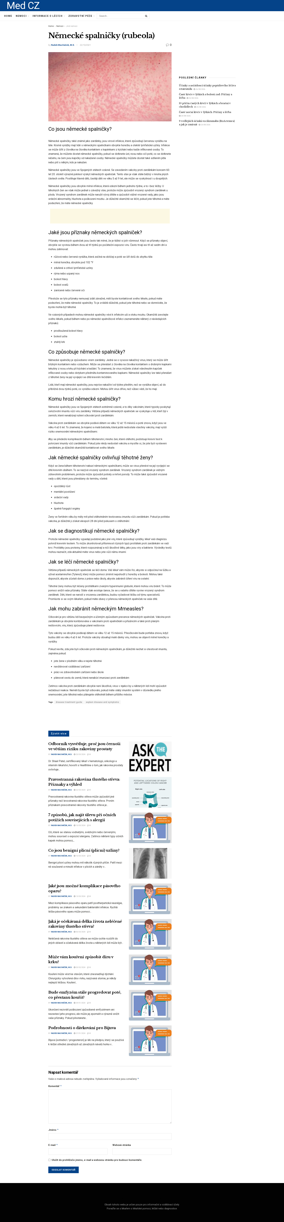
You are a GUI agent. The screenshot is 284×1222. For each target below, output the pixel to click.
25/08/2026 (193, 98)
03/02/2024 (80, 967)
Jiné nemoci (71, 26)
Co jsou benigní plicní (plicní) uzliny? (83, 850)
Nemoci (21, 16)
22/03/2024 (80, 790)
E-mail (53, 1145)
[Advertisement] (110, 216)
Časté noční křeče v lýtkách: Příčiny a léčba (205, 112)
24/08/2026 (185, 116)
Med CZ (23, 6)
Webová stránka (121, 1145)
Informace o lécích (48, 16)
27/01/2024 (80, 1033)
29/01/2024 (80, 1003)
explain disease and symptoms (102, 702)
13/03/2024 (80, 896)
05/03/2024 (80, 932)
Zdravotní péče (80, 16)
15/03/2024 (80, 825)
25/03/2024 (80, 754)
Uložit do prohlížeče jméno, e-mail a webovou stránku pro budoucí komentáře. (97, 1160)
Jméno (53, 1129)
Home (8, 16)
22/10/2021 (85, 45)
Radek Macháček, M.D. (63, 45)
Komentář (55, 1086)
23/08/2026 (205, 125)
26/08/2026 (200, 89)
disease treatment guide (69, 702)
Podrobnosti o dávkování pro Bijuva (82, 1028)
